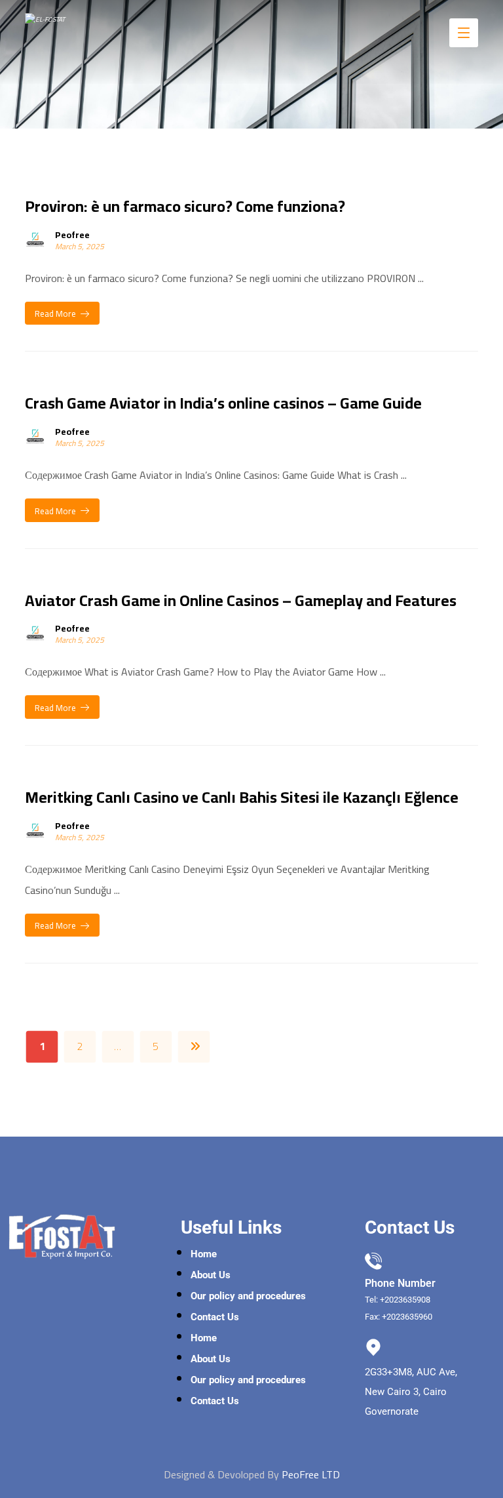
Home (204, 1254)
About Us (211, 1275)
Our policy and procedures (248, 1296)
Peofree (72, 235)
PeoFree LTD (311, 1474)
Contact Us (215, 1317)
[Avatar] (35, 239)
